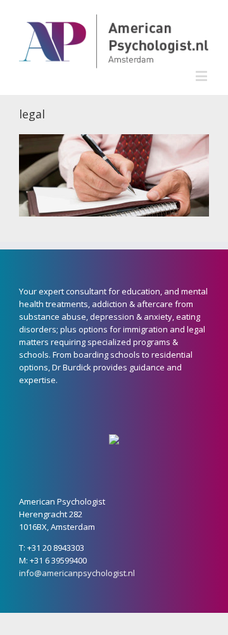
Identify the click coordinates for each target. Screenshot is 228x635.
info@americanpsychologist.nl (77, 573)
